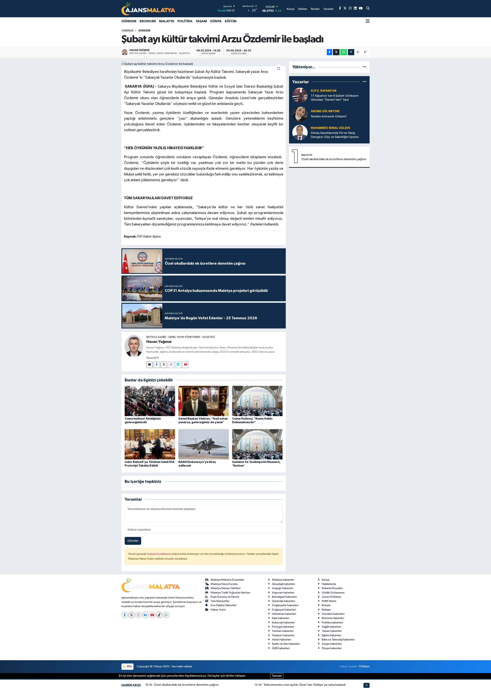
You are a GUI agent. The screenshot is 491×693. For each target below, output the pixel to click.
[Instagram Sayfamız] (350, 8)
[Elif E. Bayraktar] (300, 95)
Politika (184, 21)
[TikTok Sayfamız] (159, 615)
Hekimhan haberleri (284, 613)
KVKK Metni (329, 601)
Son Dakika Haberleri (223, 605)
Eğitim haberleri (331, 635)
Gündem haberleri (333, 613)
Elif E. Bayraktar (323, 90)
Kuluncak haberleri (283, 622)
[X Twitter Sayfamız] (345, 8)
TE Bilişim (364, 666)
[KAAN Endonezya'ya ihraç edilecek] (203, 444)
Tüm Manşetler (220, 601)
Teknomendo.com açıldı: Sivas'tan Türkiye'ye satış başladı (304, 684)
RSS (129, 666)
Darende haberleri (283, 601)
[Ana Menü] (368, 21)
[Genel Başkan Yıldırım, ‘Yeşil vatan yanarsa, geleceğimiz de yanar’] (203, 400)
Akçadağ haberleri (283, 584)
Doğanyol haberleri (284, 609)
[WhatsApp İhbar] (166, 615)
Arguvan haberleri (283, 592)
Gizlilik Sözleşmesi (333, 592)
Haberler (127, 30)
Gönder (133, 540)
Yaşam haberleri (332, 631)
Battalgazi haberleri (284, 596)
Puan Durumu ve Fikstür (225, 596)
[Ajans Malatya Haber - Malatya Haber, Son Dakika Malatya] (148, 8)
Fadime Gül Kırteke (325, 111)
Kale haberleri (280, 618)
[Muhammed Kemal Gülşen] (300, 132)
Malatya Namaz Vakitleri (226, 588)
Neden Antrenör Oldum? (329, 116)
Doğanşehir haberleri (285, 605)
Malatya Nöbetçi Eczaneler (227, 579)
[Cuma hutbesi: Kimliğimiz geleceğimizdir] (150, 400)
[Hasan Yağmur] (134, 346)
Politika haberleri (332, 622)
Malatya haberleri (283, 579)
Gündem (128, 21)
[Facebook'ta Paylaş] (329, 52)
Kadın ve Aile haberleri (286, 643)
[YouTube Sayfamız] (360, 8)
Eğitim (230, 21)
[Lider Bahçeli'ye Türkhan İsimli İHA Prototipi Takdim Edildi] (150, 444)
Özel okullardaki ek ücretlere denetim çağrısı (333, 159)
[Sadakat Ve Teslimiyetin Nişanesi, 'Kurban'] (257, 444)
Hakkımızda (329, 584)
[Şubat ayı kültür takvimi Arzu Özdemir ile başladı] (203, 63)
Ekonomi (148, 21)
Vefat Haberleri (281, 639)
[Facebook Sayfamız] (340, 8)
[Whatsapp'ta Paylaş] (343, 52)
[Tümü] (364, 67)
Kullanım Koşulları (332, 588)
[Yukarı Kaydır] (366, 685)
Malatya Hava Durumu (224, 584)
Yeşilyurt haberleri (283, 635)
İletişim (326, 605)
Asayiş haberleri (332, 643)
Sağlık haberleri (331, 626)
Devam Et (151, 358)
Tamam (277, 675)
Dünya (216, 21)
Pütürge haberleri (283, 626)
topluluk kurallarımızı (159, 553)
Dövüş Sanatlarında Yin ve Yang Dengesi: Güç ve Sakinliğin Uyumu (335, 135)
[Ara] (368, 8)
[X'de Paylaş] (336, 52)
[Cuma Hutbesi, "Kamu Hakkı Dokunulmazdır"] (257, 400)
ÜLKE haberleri (281, 648)
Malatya (166, 21)
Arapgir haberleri (282, 588)
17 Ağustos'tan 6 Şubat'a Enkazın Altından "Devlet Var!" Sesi (334, 97)
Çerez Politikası (331, 596)
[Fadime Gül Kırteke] (300, 113)
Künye (326, 579)
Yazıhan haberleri (283, 631)
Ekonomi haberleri (333, 618)
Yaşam (201, 21)
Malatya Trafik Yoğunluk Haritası (230, 592)
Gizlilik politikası (258, 675)
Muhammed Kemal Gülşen (330, 128)
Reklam (326, 609)
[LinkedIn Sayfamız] (355, 8)
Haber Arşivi (218, 609)
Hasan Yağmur (159, 342)
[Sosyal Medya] (149, 365)
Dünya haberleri (332, 648)
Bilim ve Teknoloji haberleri (338, 639)
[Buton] (351, 52)
